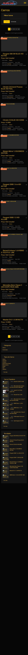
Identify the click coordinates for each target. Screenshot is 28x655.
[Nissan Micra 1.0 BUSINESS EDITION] (14, 141)
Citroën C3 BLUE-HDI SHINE (13, 120)
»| (18, 29)
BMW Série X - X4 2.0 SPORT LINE (17, 475)
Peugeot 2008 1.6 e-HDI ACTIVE (11, 185)
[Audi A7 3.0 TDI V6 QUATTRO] (6, 392)
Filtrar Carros (8, 15)
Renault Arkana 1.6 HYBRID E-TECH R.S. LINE (12, 251)
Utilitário (9, 194)
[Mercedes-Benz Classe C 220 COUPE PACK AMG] (14, 275)
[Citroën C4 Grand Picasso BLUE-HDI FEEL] (14, 77)
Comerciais (13, 21)
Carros (7, 21)
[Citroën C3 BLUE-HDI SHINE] (14, 110)
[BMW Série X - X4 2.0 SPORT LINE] (6, 476)
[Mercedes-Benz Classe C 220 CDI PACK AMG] (6, 400)
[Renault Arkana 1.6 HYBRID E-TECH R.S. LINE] (14, 241)
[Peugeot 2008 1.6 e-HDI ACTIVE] (14, 175)
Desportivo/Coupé (11, 295)
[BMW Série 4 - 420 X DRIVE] (6, 405)
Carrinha (9, 64)
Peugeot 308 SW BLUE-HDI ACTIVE (12, 55)
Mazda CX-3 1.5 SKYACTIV (13, 320)
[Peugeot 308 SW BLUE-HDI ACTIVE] (14, 44)
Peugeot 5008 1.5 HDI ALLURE (10, 218)
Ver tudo (5, 372)
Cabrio (4, 359)
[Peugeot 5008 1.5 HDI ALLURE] (14, 208)
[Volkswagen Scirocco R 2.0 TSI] (6, 418)
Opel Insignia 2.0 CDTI (18, 420)
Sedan (4, 366)
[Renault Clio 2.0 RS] (6, 396)
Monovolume (10, 97)
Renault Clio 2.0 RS (18, 394)
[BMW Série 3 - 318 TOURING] (6, 409)
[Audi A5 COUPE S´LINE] (6, 383)
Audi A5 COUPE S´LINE (19, 381)
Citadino (9, 128)
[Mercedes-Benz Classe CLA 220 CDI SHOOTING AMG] (6, 387)
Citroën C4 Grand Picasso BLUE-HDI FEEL (11, 88)
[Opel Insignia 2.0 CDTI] (6, 422)
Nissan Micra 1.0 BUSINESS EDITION (12, 152)
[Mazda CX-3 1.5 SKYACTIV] (14, 310)
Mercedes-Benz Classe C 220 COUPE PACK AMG (11, 286)
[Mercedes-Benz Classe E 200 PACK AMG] (6, 413)
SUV (8, 227)
